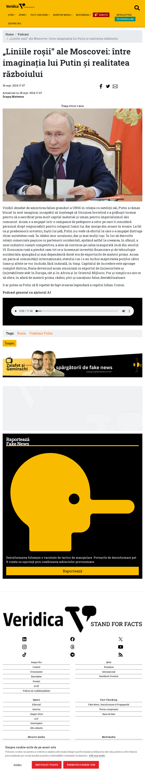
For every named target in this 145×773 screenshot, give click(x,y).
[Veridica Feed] (120, 654)
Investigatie (36, 723)
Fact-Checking (39, 14)
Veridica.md (126, 19)
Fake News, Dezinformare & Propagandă (108, 704)
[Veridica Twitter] (120, 639)
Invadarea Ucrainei (108, 676)
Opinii (22, 14)
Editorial (36, 704)
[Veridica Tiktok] (24, 654)
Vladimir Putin (41, 333)
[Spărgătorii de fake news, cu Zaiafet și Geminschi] (72, 365)
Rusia (21, 333)
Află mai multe (97, 755)
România (109, 667)
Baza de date (108, 714)
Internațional (108, 671)
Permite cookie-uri (81, 764)
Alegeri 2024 (36, 714)
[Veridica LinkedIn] (24, 639)
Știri (11, 14)
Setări (18, 764)
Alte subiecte (36, 728)
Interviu (36, 709)
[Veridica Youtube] (120, 646)
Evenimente (36, 671)
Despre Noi (14, 23)
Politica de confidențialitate (36, 690)
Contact (36, 667)
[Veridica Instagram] (24, 646)
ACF (36, 718)
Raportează (72, 571)
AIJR (36, 686)
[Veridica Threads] (72, 646)
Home (9, 34)
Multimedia (82, 14)
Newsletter (124, 14)
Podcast (23, 34)
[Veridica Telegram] (72, 654)
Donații (103, 14)
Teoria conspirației (108, 709)
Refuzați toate (46, 764)
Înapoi (9, 343)
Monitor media (62, 14)
